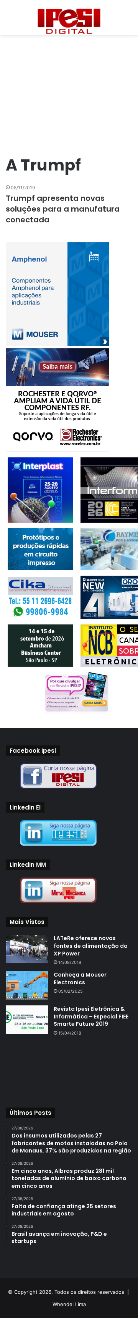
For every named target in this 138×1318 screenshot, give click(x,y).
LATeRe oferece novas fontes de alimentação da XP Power (91, 945)
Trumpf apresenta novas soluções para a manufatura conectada (63, 209)
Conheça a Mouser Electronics (80, 978)
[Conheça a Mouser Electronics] (27, 985)
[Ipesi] (69, 19)
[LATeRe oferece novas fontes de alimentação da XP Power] (27, 949)
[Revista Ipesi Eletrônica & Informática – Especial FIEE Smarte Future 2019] (27, 1019)
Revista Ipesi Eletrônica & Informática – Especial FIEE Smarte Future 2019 (91, 1016)
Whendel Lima (69, 1304)
